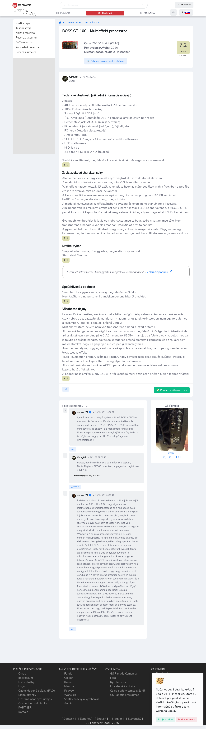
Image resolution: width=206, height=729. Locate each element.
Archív (68, 703)
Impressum (25, 678)
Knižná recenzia (25, 33)
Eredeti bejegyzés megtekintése (86, 475)
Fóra (113, 678)
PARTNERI (25, 708)
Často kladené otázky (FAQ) (36, 691)
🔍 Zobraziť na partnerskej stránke (105, 61)
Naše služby (26, 682)
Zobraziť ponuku (158, 272)
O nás (22, 674)
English (101, 719)
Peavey (69, 691)
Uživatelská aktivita (122, 686)
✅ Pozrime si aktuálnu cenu (171, 390)
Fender (68, 674)
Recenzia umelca (26, 52)
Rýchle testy (118, 682)
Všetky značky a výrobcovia (81, 699)
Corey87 (73, 76)
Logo (21, 686)
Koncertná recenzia (27, 47)
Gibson (68, 678)
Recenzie (73, 22)
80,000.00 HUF (172, 455)
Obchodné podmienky (32, 703)
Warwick (70, 695)
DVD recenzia (24, 42)
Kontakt (23, 712)
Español (85, 719)
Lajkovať (76, 487)
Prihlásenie (186, 4)
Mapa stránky (27, 695)
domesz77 (82, 412)
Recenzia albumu (26, 37)
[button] (186, 12)
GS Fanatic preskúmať (124, 695)
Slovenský (134, 719)
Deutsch (68, 719)
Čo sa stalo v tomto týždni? (127, 691)
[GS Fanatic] (60, 22)
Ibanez (68, 682)
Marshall (69, 686)
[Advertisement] (34, 106)
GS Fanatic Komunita (123, 674)
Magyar (117, 719)
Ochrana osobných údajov (35, 699)
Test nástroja (23, 28)
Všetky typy (23, 23)
